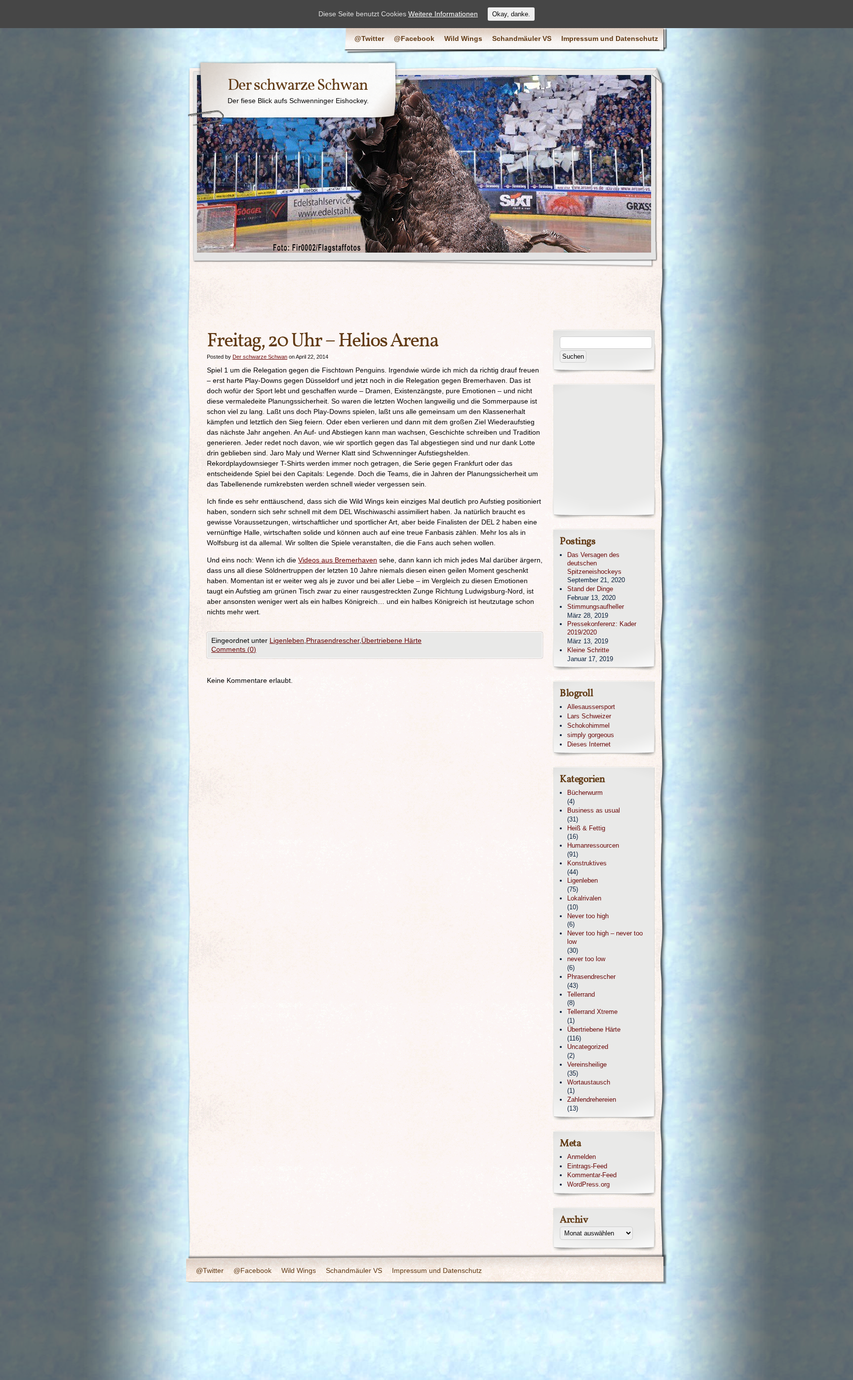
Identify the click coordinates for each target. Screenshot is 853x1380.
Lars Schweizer (589, 716)
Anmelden (581, 1156)
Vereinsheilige (587, 1064)
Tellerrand (581, 994)
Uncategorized (587, 1046)
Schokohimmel (588, 725)
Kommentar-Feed (592, 1175)
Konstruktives (587, 863)
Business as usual (593, 810)
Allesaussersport (591, 706)
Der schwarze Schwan (298, 86)
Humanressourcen (593, 845)
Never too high (588, 916)
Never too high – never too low (605, 937)
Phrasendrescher (332, 640)
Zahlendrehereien (591, 1099)
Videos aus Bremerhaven (337, 560)
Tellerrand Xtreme (592, 1011)
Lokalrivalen (584, 898)
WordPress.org (588, 1184)
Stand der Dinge (590, 589)
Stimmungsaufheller (595, 606)
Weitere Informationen (443, 14)
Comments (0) (233, 649)
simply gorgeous (590, 735)
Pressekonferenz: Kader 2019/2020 (601, 628)
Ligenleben (287, 640)
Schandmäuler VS (521, 38)
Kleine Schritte (588, 650)
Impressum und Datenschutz (609, 38)
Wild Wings (463, 38)
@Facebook (414, 38)
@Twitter (369, 38)
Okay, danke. (511, 14)
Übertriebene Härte (391, 640)
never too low (586, 959)
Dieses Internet (589, 744)
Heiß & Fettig (586, 828)
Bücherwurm (585, 792)
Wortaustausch (588, 1082)
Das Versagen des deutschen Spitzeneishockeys (594, 563)
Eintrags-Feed (587, 1166)
